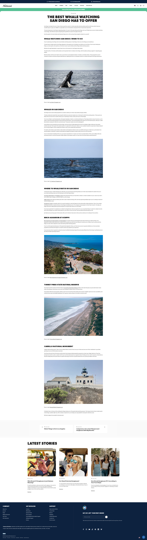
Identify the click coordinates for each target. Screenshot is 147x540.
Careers (27, 509)
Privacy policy (8, 537)
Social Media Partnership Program (33, 516)
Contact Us (51, 518)
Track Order (51, 510)
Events (27, 520)
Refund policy (4, 537)
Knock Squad (29, 514)
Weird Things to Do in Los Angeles (54, 429)
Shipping (51, 514)
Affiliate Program (29, 518)
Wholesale (28, 510)
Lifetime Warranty (53, 516)
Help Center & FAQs (53, 509)
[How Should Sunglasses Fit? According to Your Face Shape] (105, 462)
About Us (5, 509)
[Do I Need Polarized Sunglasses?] (73, 462)
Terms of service (13, 537)
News (4, 512)
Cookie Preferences (26, 537)
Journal (4, 510)
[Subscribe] (106, 517)
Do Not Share (21, 537)
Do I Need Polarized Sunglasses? (69, 481)
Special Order (29, 512)
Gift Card (5, 516)
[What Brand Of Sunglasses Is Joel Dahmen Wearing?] (42, 462)
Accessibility (17, 537)
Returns (51, 512)
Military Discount (6, 514)
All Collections (6, 518)
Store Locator (52, 520)
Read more (61, 489)
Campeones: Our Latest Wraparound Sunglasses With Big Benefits (87, 429)
